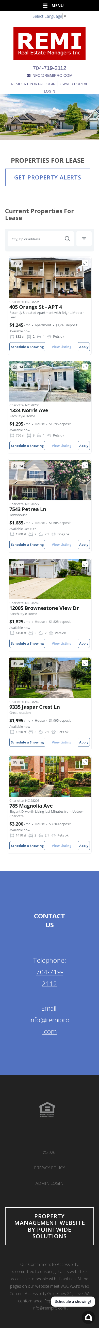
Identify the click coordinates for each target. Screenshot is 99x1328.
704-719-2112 (49, 68)
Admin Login (49, 1183)
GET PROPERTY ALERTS (47, 177)
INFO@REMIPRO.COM (52, 75)
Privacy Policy (49, 1168)
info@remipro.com (49, 1308)
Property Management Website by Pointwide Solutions (49, 1226)
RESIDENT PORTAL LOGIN (33, 84)
